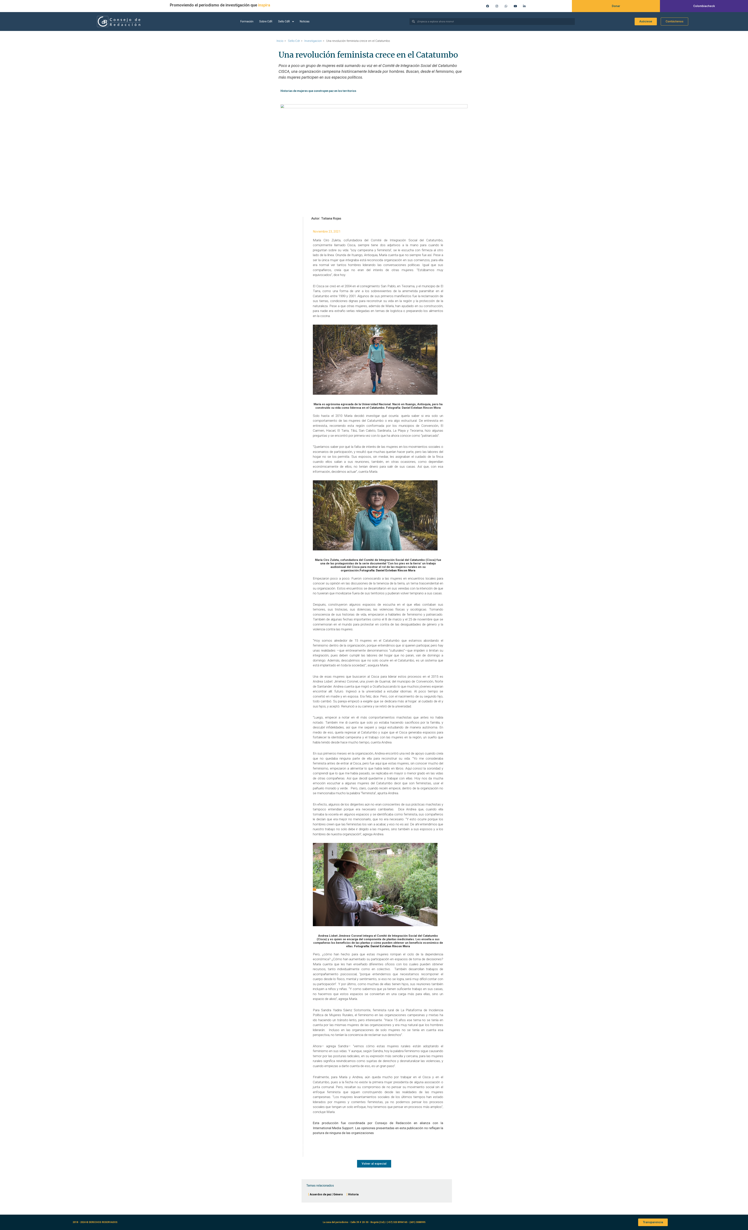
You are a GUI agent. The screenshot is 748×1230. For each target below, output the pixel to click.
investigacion (313, 41)
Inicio (280, 41)
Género (338, 1194)
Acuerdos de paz (321, 1194)
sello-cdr (294, 41)
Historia (353, 1194)
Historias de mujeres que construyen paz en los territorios (318, 90)
